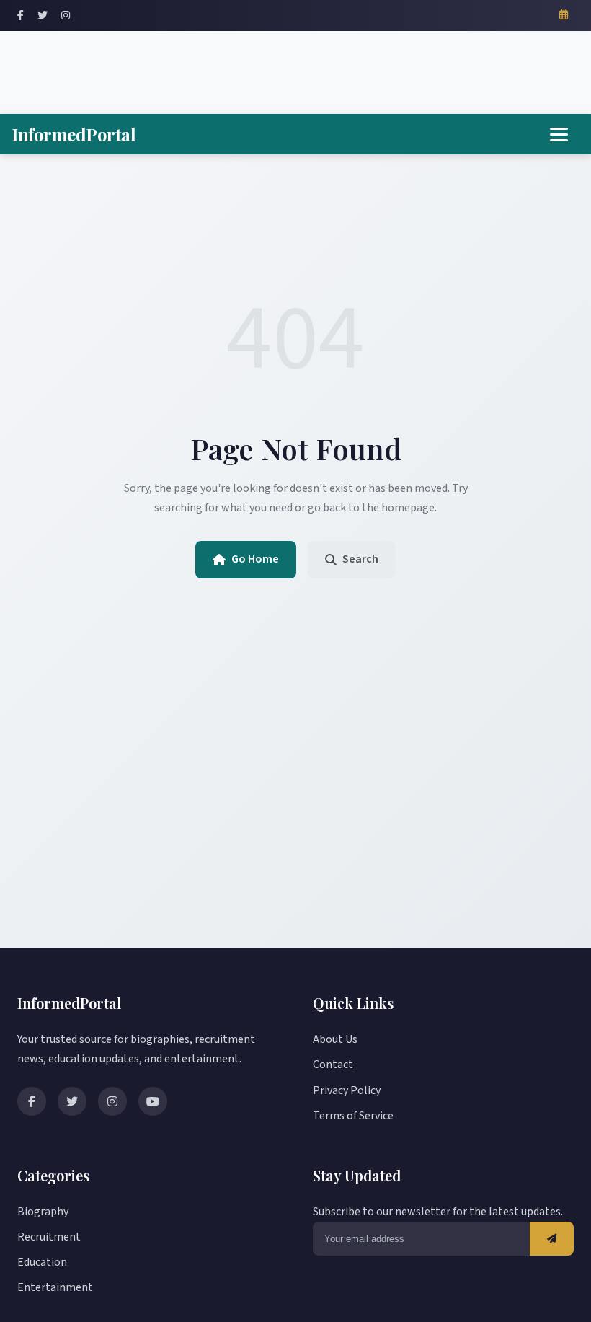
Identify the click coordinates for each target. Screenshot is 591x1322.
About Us (335, 1039)
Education (42, 1262)
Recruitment (49, 1237)
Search (360, 559)
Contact (333, 1064)
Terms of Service (353, 1116)
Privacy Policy (347, 1090)
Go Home (255, 559)
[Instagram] (65, 16)
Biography (42, 1212)
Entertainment (55, 1287)
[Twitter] (42, 16)
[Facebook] (20, 16)
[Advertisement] (295, 69)
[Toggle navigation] (558, 134)
